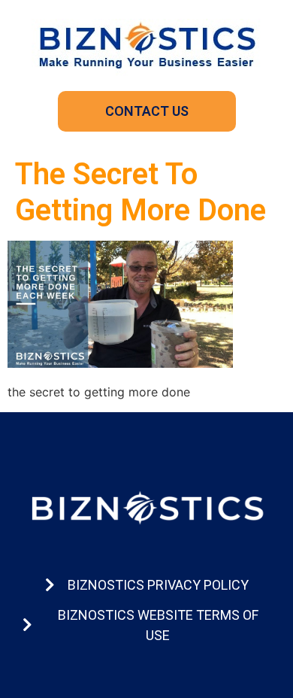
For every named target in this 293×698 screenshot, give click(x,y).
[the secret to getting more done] (120, 363)
